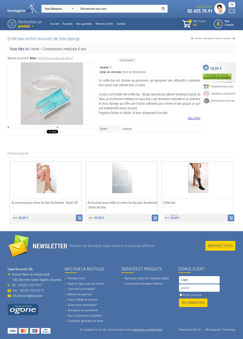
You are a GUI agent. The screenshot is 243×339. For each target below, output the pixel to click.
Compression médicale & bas (64, 49)
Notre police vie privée (223, 100)
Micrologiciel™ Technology (220, 329)
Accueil (54, 23)
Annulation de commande (82, 310)
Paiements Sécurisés (222, 86)
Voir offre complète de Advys (55, 58)
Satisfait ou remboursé (223, 93)
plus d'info (194, 118)
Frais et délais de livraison (82, 299)
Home (35, 49)
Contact (121, 23)
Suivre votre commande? (82, 305)
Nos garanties (84, 23)
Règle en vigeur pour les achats (85, 283)
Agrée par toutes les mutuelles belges (146, 278)
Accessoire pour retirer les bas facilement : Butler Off (44, 203)
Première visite (76, 278)
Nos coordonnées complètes (84, 315)
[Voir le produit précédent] (202, 39)
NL (232, 11)
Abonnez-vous (220, 246)
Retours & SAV (104, 23)
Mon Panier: (197, 23)
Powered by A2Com (190, 329)
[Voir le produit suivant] (225, 39)
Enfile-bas (169, 203)
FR (231, 4)
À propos (67, 23)
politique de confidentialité (147, 329)
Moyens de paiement (79, 294)
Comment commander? (81, 289)
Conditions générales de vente (85, 321)
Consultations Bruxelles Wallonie (143, 283)
